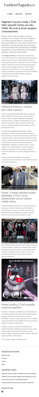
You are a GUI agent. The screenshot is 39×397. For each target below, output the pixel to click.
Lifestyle (4, 358)
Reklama (19, 14)
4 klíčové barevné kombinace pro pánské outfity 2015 (18, 382)
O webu (10, 14)
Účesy (3, 364)
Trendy (4, 361)
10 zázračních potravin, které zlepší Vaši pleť (15, 379)
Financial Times (9, 56)
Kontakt (28, 14)
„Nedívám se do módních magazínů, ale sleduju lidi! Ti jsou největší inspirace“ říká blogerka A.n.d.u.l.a (19, 377)
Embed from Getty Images (9, 79)
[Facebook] (2, 391)
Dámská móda (6, 355)
